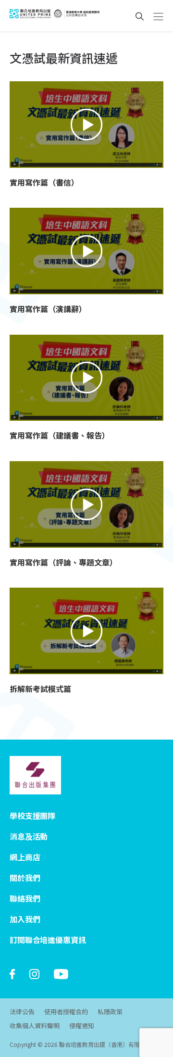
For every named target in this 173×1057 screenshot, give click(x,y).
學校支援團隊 (32, 815)
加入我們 (25, 919)
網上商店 (25, 857)
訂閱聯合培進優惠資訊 (48, 939)
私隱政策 (110, 1011)
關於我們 (25, 877)
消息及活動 (29, 836)
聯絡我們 (25, 898)
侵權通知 (81, 1025)
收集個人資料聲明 (35, 1025)
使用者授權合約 (66, 1011)
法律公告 (22, 1011)
